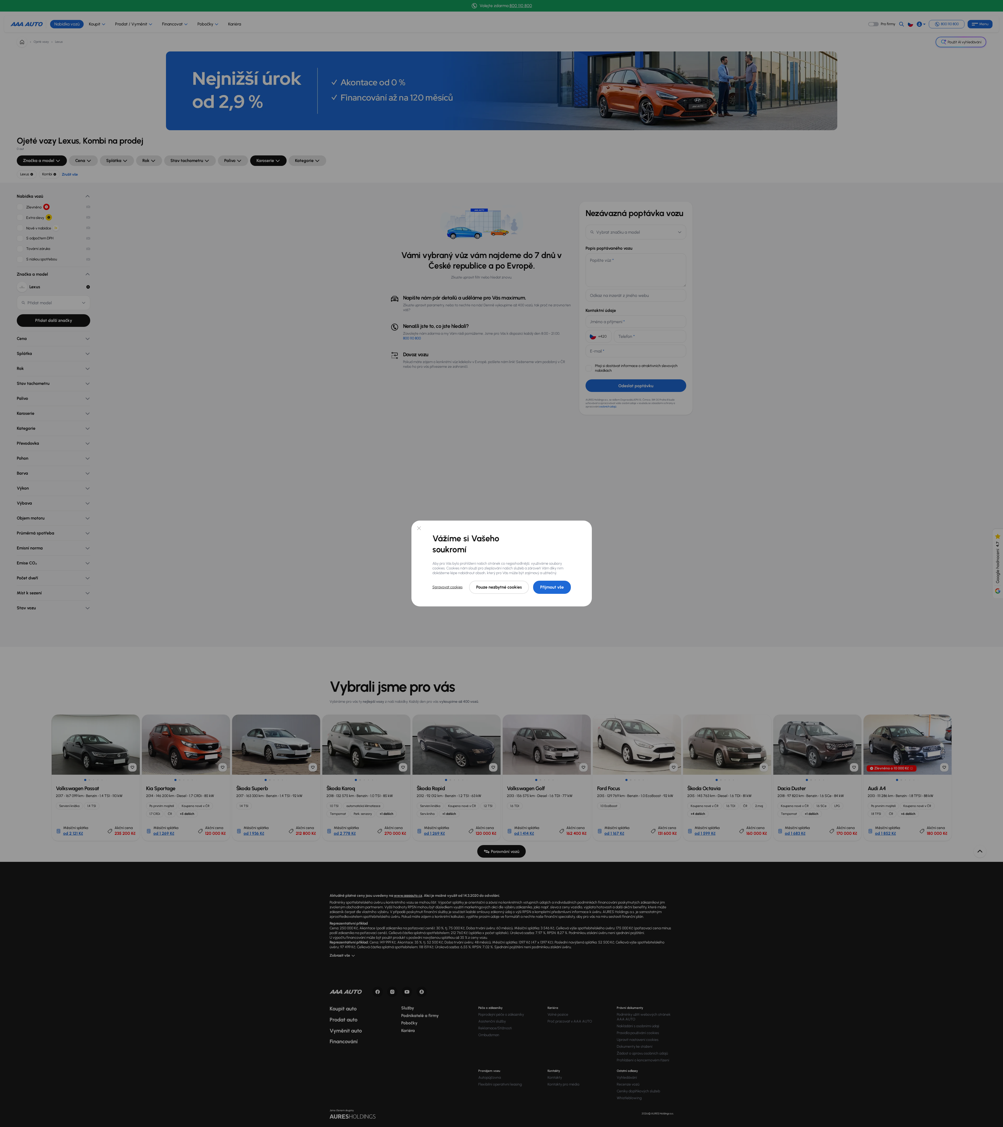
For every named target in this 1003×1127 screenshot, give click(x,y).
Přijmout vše (552, 587)
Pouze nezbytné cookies (499, 587)
